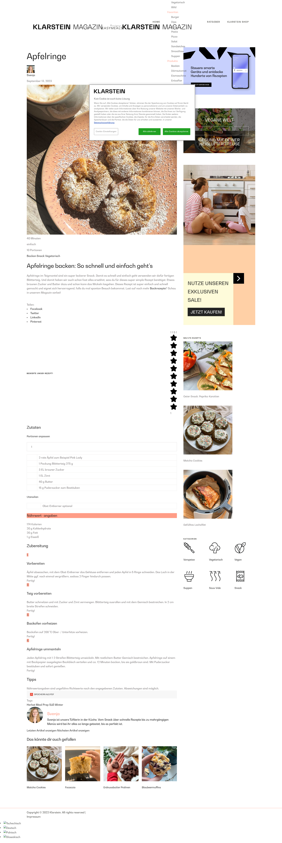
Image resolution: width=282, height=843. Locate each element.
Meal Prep (42, 704)
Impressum (34, 816)
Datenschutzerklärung (104, 123)
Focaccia (70, 787)
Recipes (32, 2)
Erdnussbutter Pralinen (116, 787)
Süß (52, 704)
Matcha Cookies (36, 787)
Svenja (31, 75)
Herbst (31, 704)
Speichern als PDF (44, 694)
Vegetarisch (52, 256)
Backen (32, 256)
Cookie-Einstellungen (106, 131)
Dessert (34, 12)
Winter (59, 704)
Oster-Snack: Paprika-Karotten (201, 396)
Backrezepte (158, 288)
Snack (41, 256)
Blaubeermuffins (151, 787)
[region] (142, 112)
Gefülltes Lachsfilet (194, 524)
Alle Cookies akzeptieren (176, 131)
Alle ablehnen (149, 131)
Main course (37, 7)
